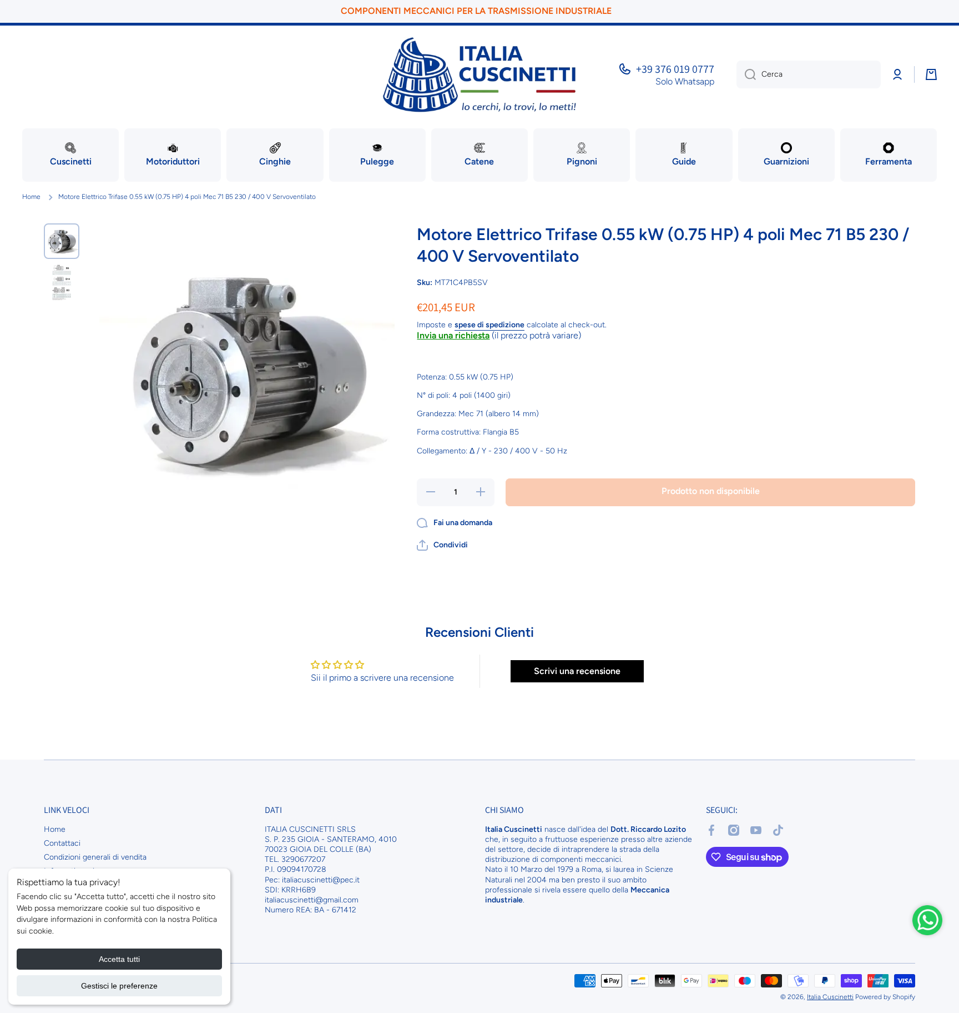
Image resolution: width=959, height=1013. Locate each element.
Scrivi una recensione (577, 671)
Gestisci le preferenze (119, 985)
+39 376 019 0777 (675, 69)
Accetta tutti (119, 959)
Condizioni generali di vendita (95, 857)
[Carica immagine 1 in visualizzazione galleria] (61, 241)
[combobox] (808, 74)
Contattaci (62, 843)
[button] (442, 545)
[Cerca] (746, 74)
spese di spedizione (489, 325)
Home (31, 197)
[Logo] (479, 75)
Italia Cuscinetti (830, 997)
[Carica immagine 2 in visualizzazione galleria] (61, 282)
